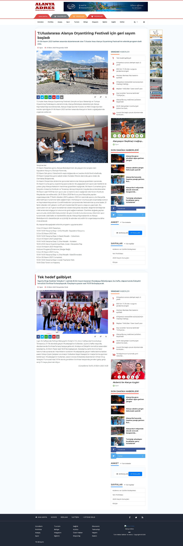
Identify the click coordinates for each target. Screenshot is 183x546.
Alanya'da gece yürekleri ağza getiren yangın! (135, 158)
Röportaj (76, 536)
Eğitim (105, 22)
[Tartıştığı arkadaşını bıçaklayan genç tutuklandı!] (117, 200)
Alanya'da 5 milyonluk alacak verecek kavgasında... (134, 190)
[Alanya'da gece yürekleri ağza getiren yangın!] (117, 158)
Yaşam (94, 533)
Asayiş (60, 22)
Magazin (95, 22)
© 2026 (143, 534)
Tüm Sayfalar (130, 244)
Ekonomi (96, 526)
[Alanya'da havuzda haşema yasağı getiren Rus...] (117, 179)
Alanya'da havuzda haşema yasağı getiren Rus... (135, 179)
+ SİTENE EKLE (89, 517)
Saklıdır (124, 534)
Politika (50, 22)
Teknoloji (96, 529)
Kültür (122, 22)
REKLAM (64, 517)
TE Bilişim (39, 542)
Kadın (94, 536)
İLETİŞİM (75, 517)
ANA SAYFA (43, 16)
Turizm (76, 22)
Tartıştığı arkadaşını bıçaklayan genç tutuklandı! (134, 200)
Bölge (86, 22)
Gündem (40, 22)
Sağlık (113, 22)
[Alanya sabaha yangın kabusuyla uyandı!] (117, 169)
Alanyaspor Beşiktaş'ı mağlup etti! (128, 141)
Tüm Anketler (126, 222)
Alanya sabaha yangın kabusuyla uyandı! (134, 169)
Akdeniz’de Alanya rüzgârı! (126, 382)
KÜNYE (54, 517)
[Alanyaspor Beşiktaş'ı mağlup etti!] (128, 129)
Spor (68, 22)
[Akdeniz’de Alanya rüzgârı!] (128, 370)
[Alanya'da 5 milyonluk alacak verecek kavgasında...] (117, 189)
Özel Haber (78, 533)
